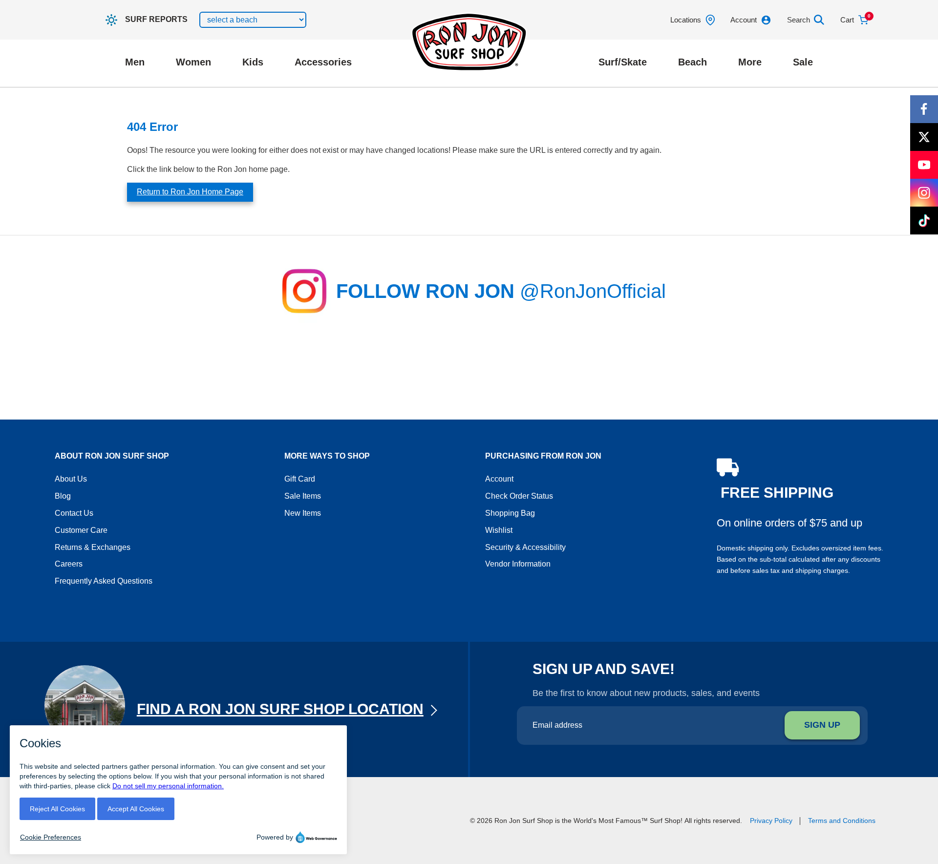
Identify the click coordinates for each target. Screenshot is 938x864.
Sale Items (302, 496)
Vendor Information (518, 564)
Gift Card (299, 479)
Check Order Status (519, 496)
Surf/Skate (622, 62)
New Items (302, 513)
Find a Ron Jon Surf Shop (280, 709)
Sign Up (822, 725)
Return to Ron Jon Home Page (190, 192)
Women (193, 62)
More (750, 62)
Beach (692, 62)
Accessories (323, 62)
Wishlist (498, 530)
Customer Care (81, 530)
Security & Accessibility (525, 547)
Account (499, 479)
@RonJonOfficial (593, 291)
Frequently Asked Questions (103, 581)
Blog (63, 496)
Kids (252, 62)
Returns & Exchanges (92, 547)
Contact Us (74, 513)
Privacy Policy (771, 820)
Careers (69, 564)
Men (135, 62)
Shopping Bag (510, 513)
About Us (71, 479)
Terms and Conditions (841, 820)
